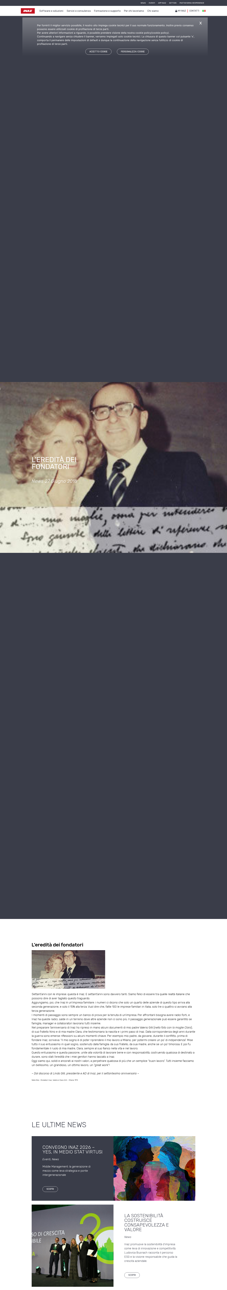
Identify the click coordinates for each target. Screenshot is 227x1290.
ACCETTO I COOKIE (98, 51)
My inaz (182, 11)
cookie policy (160, 32)
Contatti (194, 11)
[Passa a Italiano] (204, 11)
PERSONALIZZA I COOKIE (133, 51)
